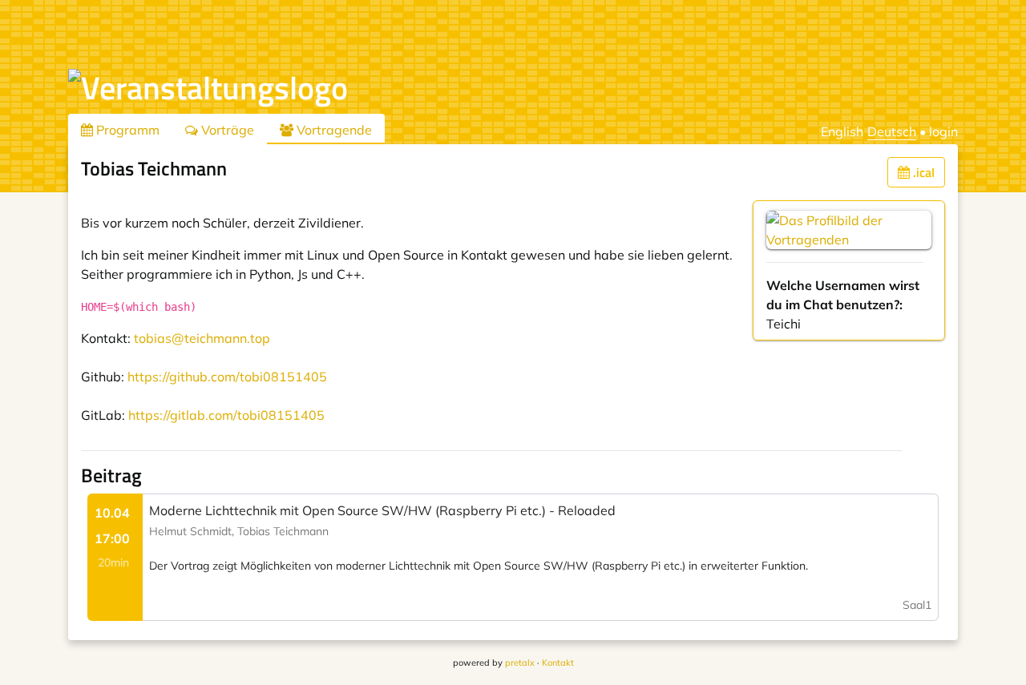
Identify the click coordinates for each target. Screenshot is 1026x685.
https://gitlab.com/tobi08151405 (226, 415)
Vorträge (226, 130)
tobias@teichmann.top (202, 338)
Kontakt (558, 662)
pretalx (520, 662)
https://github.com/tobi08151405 (227, 377)
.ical (922, 172)
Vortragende (332, 130)
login (943, 131)
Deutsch (891, 131)
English (842, 131)
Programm (126, 130)
